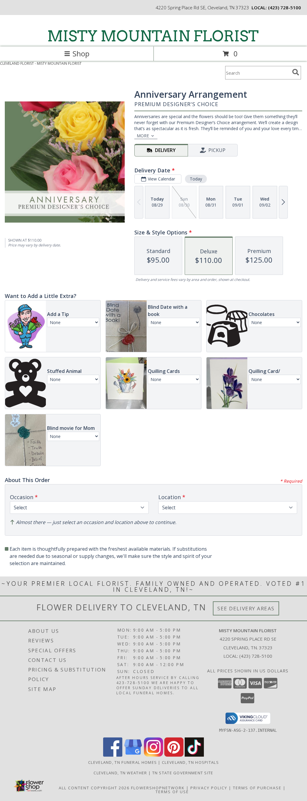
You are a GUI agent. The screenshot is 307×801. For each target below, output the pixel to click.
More (143, 135)
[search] (296, 72)
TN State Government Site (182, 773)
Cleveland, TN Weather (120, 773)
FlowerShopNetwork (158, 788)
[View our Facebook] (112, 755)
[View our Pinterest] (173, 755)
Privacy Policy (208, 788)
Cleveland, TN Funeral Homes (122, 762)
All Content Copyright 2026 (94, 788)
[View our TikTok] (194, 755)
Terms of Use (172, 791)
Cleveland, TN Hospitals (190, 762)
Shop (81, 53)
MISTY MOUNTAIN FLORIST (153, 36)
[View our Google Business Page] (133, 755)
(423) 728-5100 (284, 7)
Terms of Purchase (257, 788)
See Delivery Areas (246, 608)
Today (196, 179)
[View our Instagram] (153, 755)
